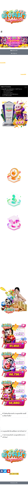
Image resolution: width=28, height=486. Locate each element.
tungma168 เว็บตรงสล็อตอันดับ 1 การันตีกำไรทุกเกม (12, 89)
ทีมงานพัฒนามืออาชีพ (9, 92)
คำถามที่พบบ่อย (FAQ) (8, 95)
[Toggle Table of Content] (25, 87)
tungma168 (23, 74)
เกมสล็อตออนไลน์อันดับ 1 (9, 90)
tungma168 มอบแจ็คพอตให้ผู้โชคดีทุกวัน (10, 94)
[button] (14, 31)
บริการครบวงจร (8, 91)
